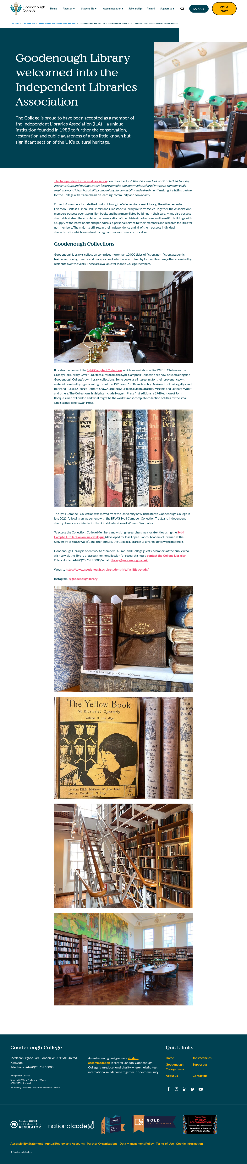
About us (68, 8)
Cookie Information (189, 1143)
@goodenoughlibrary (83, 578)
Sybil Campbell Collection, (105, 370)
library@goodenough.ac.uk (129, 560)
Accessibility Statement (26, 1143)
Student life (87, 8)
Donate (198, 8)
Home (53, 8)
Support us (166, 8)
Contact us (200, 1075)
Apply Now (224, 8)
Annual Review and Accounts (65, 1143)
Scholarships (136, 8)
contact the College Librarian (166, 555)
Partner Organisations (102, 1143)
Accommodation (112, 8)
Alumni (151, 8)
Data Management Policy (136, 1143)
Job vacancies (202, 1058)
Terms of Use (165, 1143)
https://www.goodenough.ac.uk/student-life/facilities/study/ (107, 569)
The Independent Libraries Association (80, 181)
